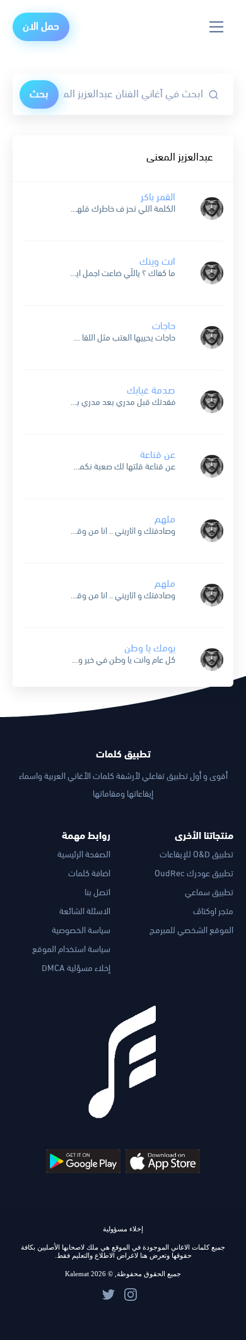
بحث (39, 94)
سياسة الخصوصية (81, 931)
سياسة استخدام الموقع (71, 950)
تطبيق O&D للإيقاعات (196, 855)
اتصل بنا (97, 893)
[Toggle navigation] (216, 27)
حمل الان (41, 26)
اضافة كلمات (89, 874)
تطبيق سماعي (209, 893)
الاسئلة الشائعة (84, 912)
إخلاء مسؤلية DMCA (76, 969)
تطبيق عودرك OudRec (194, 874)
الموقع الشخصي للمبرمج (191, 931)
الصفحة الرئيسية (83, 855)
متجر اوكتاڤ (213, 912)
